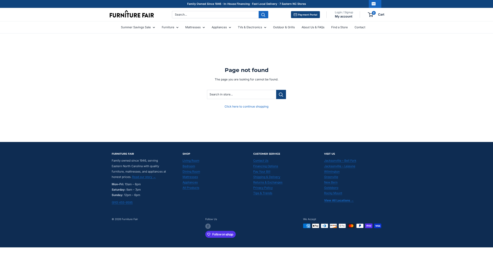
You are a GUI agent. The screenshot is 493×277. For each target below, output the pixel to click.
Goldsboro (331, 187)
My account (343, 16)
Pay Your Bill (261, 171)
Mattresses (193, 27)
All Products (191, 187)
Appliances (219, 27)
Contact (360, 27)
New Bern (331, 182)
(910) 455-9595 (122, 202)
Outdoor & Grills (284, 27)
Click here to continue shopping (246, 106)
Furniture (168, 27)
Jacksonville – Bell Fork (340, 160)
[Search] (263, 14)
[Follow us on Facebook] (208, 226)
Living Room (191, 160)
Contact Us (260, 160)
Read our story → (144, 177)
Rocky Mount (333, 193)
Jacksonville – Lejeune (339, 166)
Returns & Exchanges (268, 182)
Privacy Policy (263, 187)
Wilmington (332, 171)
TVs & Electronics (250, 27)
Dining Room (191, 171)
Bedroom (189, 166)
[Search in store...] (281, 94)
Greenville (331, 177)
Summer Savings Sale (136, 27)
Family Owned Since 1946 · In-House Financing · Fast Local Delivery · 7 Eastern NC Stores (246, 3)
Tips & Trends (262, 193)
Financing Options (265, 166)
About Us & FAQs (313, 27)
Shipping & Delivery (266, 177)
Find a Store (339, 27)
